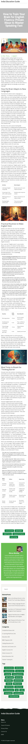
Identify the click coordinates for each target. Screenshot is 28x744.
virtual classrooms (14, 696)
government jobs (18, 680)
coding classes (18, 687)
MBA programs (17, 683)
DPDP (2, 734)
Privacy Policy (4, 728)
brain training (14, 537)
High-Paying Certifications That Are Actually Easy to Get (16, 621)
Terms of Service (5, 725)
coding (21, 690)
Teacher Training (7, 659)
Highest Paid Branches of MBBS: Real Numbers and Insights (16, 615)
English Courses (7, 650)
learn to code (19, 677)
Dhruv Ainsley (6, 56)
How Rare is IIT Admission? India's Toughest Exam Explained (17, 610)
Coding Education (7, 643)
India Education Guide (10, 1)
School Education (7, 656)
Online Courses (7, 653)
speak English (19, 530)
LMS (17, 690)
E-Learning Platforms (9, 633)
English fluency (7, 534)
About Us (3, 722)
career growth (8, 693)
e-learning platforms (18, 674)
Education (6, 637)
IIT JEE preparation (8, 690)
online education (9, 668)
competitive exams (9, 671)
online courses (19, 671)
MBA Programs (7, 640)
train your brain (9, 530)
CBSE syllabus (8, 680)
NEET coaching (9, 677)
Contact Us (4, 731)
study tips (9, 683)
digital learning (9, 687)
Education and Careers (9, 646)
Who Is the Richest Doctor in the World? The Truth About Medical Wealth (16, 599)
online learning (19, 668)
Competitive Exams (8, 630)
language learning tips (18, 534)
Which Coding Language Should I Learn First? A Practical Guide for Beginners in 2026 (16, 605)
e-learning (7, 674)
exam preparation (18, 693)
